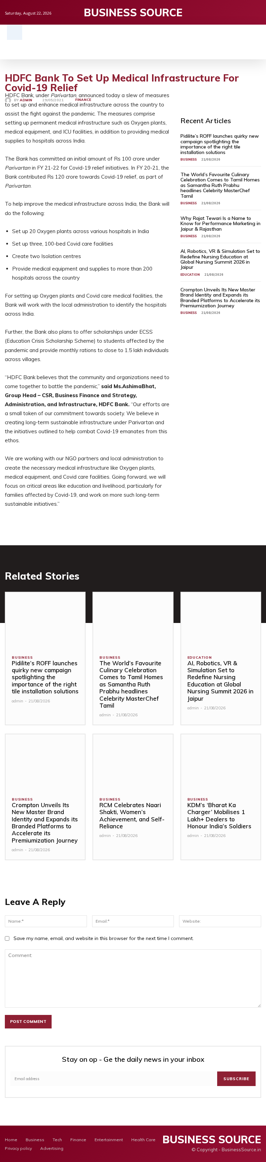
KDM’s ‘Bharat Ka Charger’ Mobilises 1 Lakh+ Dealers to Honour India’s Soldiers (219, 815)
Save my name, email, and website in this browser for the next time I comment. (104, 938)
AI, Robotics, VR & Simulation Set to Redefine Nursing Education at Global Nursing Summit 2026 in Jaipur (220, 259)
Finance (83, 99)
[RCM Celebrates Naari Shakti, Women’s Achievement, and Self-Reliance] (132, 762)
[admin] (9, 100)
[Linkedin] (257, 12)
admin (26, 100)
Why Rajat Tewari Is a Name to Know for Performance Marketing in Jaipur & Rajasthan (220, 223)
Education (190, 274)
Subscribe (236, 1078)
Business (188, 159)
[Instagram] (246, 12)
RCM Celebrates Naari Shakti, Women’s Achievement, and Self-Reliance (132, 815)
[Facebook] (236, 12)
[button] (14, 32)
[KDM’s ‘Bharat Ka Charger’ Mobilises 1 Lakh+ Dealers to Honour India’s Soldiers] (220, 762)
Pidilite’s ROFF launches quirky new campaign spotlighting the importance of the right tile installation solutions (219, 144)
